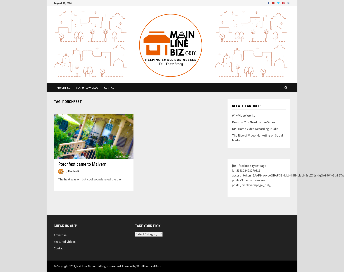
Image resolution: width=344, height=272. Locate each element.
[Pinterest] (283, 3)
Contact (110, 87)
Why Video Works (243, 115)
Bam (158, 266)
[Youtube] (273, 3)
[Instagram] (288, 3)
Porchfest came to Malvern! (83, 164)
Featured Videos (87, 87)
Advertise (63, 87)
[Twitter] (278, 3)
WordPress (143, 266)
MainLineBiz (74, 171)
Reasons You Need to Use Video (253, 122)
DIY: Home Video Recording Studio (255, 129)
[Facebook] (269, 3)
